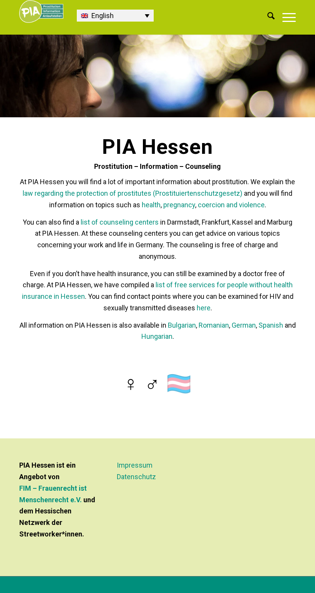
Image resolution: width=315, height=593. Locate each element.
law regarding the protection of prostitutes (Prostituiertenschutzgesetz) (132, 193)
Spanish (271, 325)
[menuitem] (267, 17)
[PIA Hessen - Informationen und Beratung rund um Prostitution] (41, 17)
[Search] (267, 17)
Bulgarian (182, 325)
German (244, 325)
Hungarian (156, 336)
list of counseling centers (120, 222)
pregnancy (179, 205)
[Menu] (285, 17)
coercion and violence (231, 205)
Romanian (214, 325)
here (204, 308)
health (151, 205)
